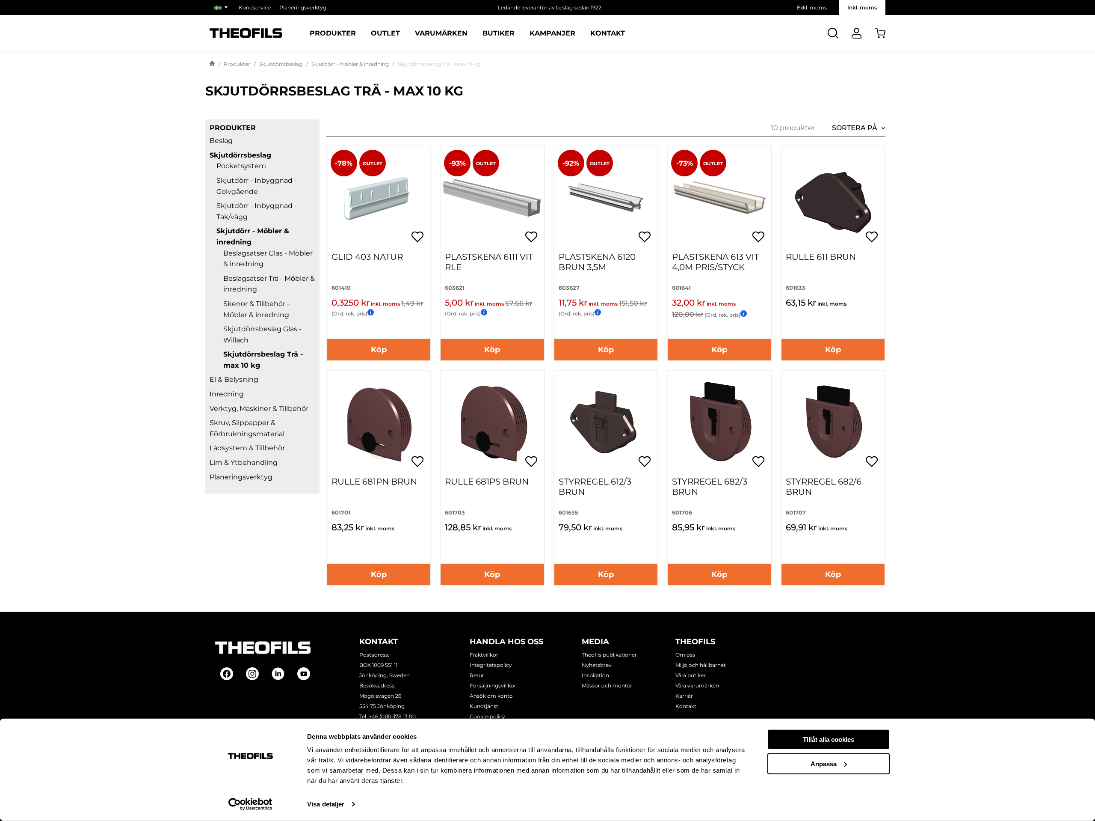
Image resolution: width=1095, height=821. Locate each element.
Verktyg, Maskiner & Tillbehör (259, 409)
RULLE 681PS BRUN (487, 481)
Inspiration (595, 675)
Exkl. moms (812, 7)
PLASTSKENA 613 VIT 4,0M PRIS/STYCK (715, 262)
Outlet (385, 33)
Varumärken (441, 33)
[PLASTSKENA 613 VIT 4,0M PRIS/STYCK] (719, 198)
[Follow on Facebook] (227, 674)
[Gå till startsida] (212, 64)
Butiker (498, 33)
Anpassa (824, 763)
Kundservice (255, 7)
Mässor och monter (607, 685)
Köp (379, 349)
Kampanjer (552, 33)
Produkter (333, 33)
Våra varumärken (697, 685)
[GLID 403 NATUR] (378, 198)
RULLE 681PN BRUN (374, 481)
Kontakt (607, 33)
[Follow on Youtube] (304, 674)
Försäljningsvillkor (493, 685)
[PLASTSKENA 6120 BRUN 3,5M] (605, 198)
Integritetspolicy (491, 665)
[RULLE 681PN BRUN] (378, 422)
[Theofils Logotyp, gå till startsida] (246, 33)
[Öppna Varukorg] (880, 33)
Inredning (227, 394)
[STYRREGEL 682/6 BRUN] (833, 422)
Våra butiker (690, 675)
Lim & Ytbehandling (244, 462)
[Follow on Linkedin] (278, 674)
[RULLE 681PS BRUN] (492, 422)
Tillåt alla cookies (828, 739)
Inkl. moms (862, 7)
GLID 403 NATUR (367, 257)
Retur (477, 675)
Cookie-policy (487, 716)
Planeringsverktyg (302, 7)
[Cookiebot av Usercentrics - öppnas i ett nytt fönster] (250, 804)
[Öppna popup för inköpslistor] (417, 236)
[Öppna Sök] (833, 33)
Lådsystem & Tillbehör (247, 448)
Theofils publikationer (609, 654)
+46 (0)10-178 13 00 (392, 716)
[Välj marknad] (222, 7)
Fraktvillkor (484, 654)
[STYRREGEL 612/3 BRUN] (605, 422)
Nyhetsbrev (597, 665)
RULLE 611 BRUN (821, 257)
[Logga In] (856, 33)
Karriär (684, 696)
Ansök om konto (491, 696)
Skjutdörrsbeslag (280, 64)
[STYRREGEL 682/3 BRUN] (719, 422)
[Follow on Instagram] (252, 674)
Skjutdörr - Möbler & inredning (350, 64)
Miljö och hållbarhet (700, 665)
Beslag (221, 141)
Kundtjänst (484, 706)
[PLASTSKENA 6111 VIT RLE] (492, 198)
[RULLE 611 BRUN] (833, 198)
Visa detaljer (325, 804)
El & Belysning (234, 379)
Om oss (685, 654)
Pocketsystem (241, 166)
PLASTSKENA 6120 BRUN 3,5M (597, 262)
